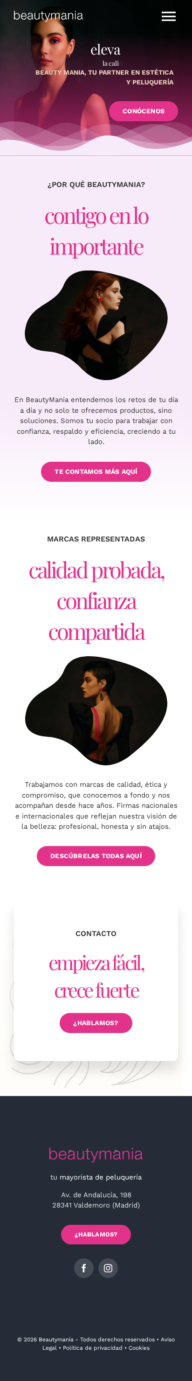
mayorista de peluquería (101, 1177)
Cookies (139, 1348)
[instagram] (108, 1268)
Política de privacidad (93, 1348)
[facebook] (84, 1268)
